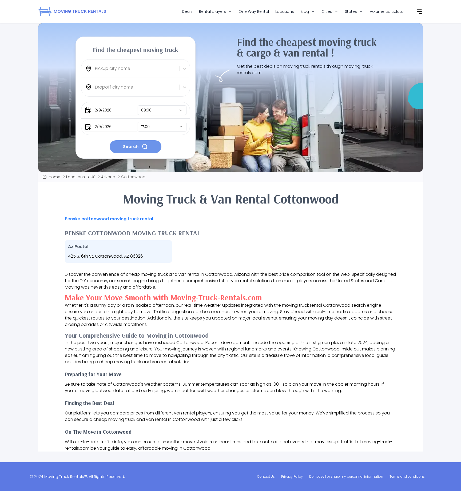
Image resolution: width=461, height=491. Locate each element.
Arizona (108, 176)
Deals (187, 11)
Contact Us (266, 476)
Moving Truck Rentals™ (65, 476)
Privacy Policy (292, 476)
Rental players (212, 11)
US (93, 176)
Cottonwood (133, 176)
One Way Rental (254, 11)
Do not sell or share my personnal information (346, 476)
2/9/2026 (103, 110)
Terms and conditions (407, 476)
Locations (284, 11)
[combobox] (95, 68)
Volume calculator (387, 11)
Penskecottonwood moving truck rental (109, 219)
